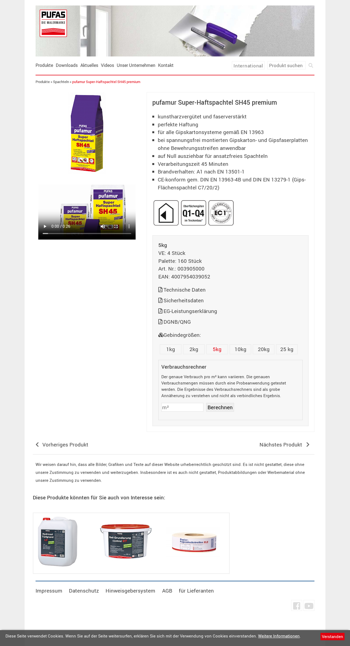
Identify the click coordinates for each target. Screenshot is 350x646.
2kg (193, 349)
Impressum (49, 590)
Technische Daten (185, 289)
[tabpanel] (87, 133)
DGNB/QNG (177, 321)
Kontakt (166, 65)
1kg (170, 349)
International (248, 65)
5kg (217, 349)
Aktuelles (89, 65)
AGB (167, 590)
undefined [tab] (87, 183)
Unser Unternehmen (136, 65)
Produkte (44, 65)
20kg (264, 349)
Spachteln (61, 81)
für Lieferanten (196, 590)
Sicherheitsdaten (184, 300)
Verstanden (332, 636)
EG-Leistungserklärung (190, 311)
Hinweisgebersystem (130, 590)
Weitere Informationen (279, 636)
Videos (107, 65)
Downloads (67, 65)
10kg (240, 349)
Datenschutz (84, 590)
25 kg (286, 349)
